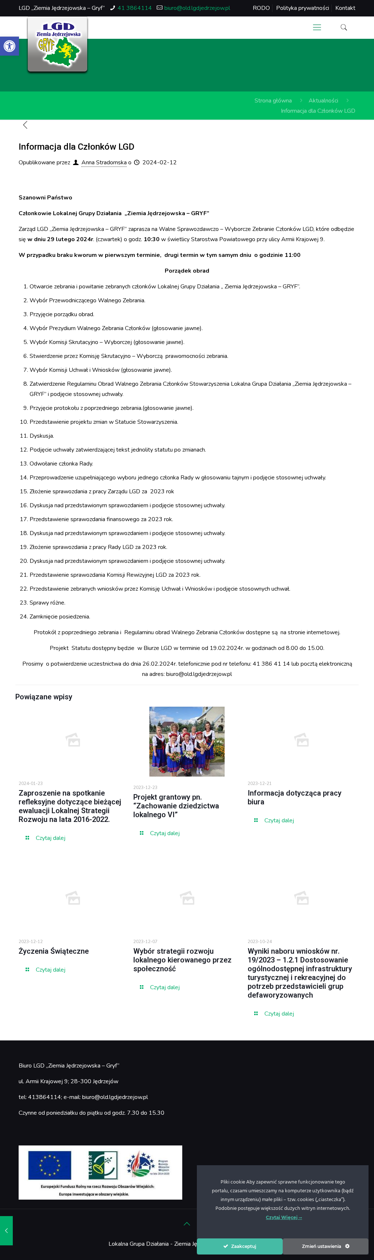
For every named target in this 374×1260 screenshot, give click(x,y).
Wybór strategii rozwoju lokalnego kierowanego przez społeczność (182, 960)
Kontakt (345, 8)
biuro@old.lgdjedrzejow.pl (197, 8)
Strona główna (273, 101)
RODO (261, 8)
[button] (9, 46)
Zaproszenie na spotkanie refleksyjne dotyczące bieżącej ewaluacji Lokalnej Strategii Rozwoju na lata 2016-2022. (70, 806)
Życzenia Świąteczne (54, 951)
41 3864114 (135, 8)
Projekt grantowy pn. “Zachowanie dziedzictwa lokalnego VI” (176, 806)
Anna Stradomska (104, 162)
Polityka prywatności (302, 8)
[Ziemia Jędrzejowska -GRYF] (57, 45)
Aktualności (323, 101)
